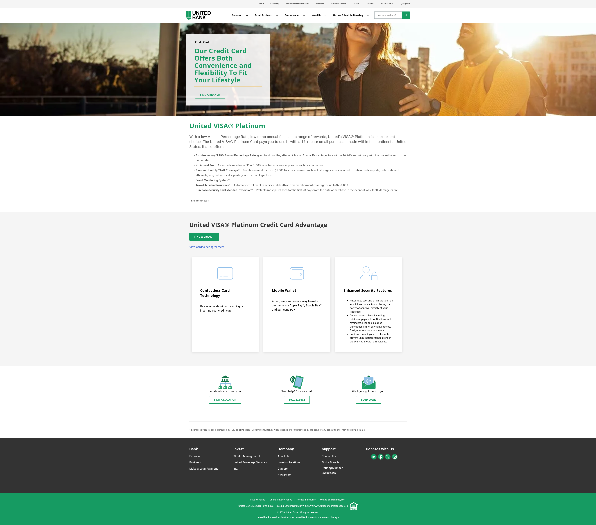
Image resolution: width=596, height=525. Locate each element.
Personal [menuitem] (237, 15)
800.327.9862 (297, 399)
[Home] (198, 15)
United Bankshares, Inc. (332, 499)
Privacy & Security (306, 499)
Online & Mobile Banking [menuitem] (348, 15)
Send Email (368, 399)
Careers (356, 3)
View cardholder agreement (206, 247)
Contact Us (370, 3)
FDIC (264, 506)
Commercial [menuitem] (292, 15)
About (261, 3)
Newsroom (320, 3)
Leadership (274, 3)
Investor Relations (338, 3)
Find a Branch (210, 94)
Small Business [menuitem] (263, 15)
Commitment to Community (297, 3)
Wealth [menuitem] (316, 15)
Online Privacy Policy (281, 499)
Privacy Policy (257, 499)
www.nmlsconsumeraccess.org (331, 506)
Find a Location (387, 3)
